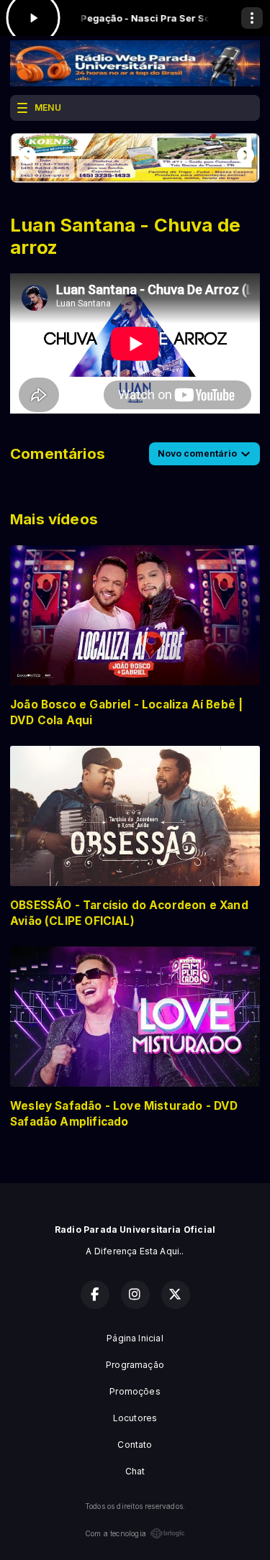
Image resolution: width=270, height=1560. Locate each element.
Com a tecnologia (115, 1533)
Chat (135, 1471)
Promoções (135, 1391)
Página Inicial (135, 1338)
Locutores (135, 1418)
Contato (134, 1444)
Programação (135, 1364)
